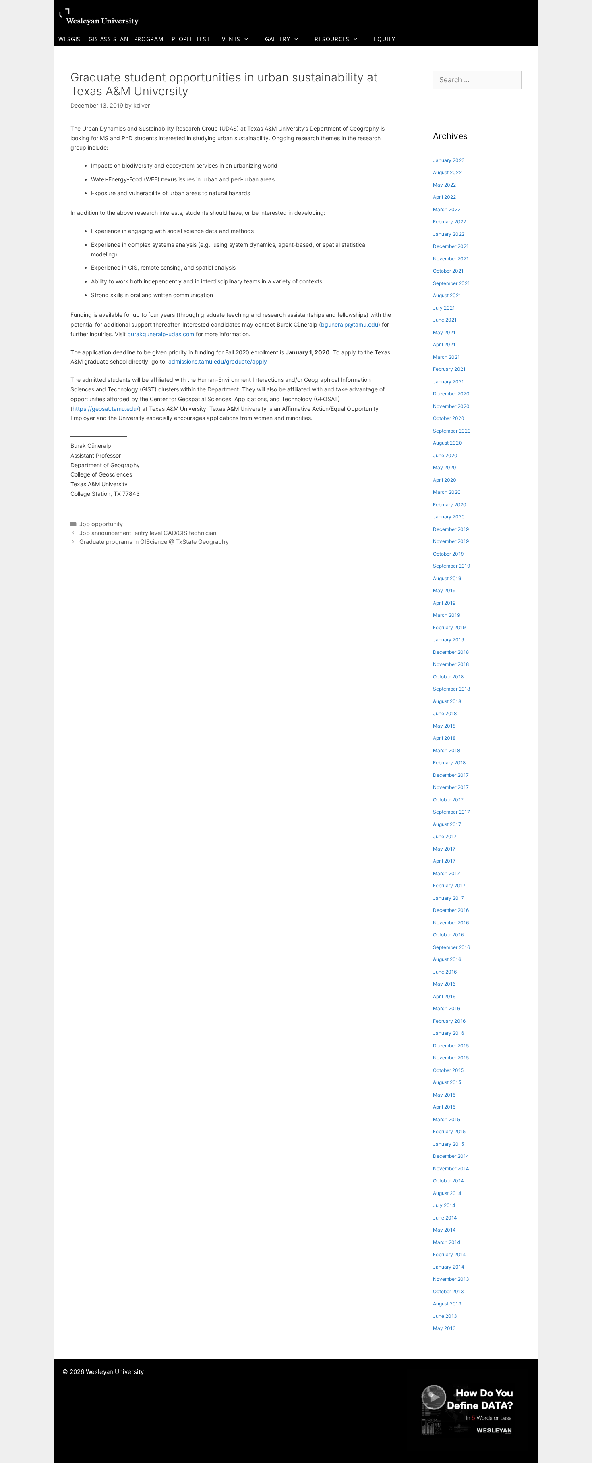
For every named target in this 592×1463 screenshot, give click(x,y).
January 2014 (448, 1267)
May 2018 (444, 726)
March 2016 (446, 1008)
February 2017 (449, 885)
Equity (384, 39)
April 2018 (444, 738)
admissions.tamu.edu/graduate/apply (217, 361)
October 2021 (448, 271)
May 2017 (444, 849)
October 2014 (448, 1181)
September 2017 (451, 812)
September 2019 (451, 566)
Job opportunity (101, 523)
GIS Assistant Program (126, 39)
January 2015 (448, 1144)
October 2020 (448, 418)
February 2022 (449, 222)
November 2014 (451, 1168)
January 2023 (449, 160)
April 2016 (444, 996)
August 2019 (447, 578)
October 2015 (448, 1070)
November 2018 (451, 664)
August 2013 (447, 1304)
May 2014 (444, 1230)
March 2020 (447, 492)
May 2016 (444, 984)
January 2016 (448, 1033)
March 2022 (446, 209)
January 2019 (448, 640)
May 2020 (444, 467)
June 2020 (445, 455)
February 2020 (449, 505)
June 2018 (445, 713)
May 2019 (444, 590)
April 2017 (444, 861)
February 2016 (449, 1021)
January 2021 (448, 382)
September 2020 (452, 431)
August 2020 (447, 443)
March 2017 (446, 873)
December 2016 (451, 910)
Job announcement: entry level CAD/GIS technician (147, 532)
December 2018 (451, 652)
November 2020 (451, 406)
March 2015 (446, 1119)
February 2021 (449, 369)
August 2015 (447, 1082)
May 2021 (444, 332)
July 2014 (444, 1205)
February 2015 (449, 1131)
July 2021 (444, 308)
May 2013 (444, 1328)
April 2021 (444, 344)
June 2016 (445, 972)
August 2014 (447, 1193)
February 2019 (449, 627)
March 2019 (446, 615)
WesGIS (69, 39)
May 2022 (444, 185)
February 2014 (449, 1254)
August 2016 (447, 959)
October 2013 (448, 1291)
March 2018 (446, 750)
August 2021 (447, 295)
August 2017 (447, 824)
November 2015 (451, 1058)
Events (229, 39)
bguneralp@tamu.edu (349, 324)
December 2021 (451, 246)
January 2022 (448, 234)
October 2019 (448, 554)
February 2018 (449, 763)
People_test (191, 39)
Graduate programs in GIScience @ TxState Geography (154, 541)
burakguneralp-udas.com (160, 334)
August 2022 (447, 172)
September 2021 (451, 283)
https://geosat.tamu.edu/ (105, 408)
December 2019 (451, 529)
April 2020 (444, 480)
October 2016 (448, 935)
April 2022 (444, 197)
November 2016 (451, 923)
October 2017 (448, 800)
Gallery (277, 39)
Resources (332, 39)
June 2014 (445, 1218)
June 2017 (445, 836)
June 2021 (445, 320)
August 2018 (447, 701)
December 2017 (451, 775)
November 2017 (451, 787)
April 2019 (444, 603)
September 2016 (451, 947)
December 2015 (451, 1046)
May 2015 (444, 1095)
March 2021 (446, 357)
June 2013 (445, 1316)
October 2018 (448, 677)
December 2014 (451, 1156)
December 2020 (451, 394)
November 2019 (451, 541)
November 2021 (451, 259)
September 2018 (451, 689)
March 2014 (446, 1242)
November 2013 (451, 1279)
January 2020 (449, 517)
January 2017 (448, 898)
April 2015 (444, 1107)
